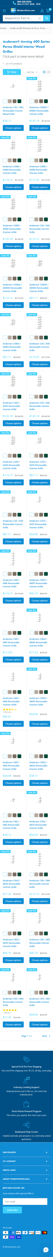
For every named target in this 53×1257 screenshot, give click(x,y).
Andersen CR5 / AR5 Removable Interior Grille (39, 943)
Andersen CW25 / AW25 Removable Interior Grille (38, 765)
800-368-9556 (24, 1)
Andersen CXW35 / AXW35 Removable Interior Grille (39, 288)
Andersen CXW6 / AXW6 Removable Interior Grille (38, 169)
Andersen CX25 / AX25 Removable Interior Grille (38, 524)
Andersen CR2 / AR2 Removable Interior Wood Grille (13, 110)
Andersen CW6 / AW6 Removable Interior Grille (11, 583)
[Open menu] (4, 11)
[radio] (5, 101)
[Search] (46, 18)
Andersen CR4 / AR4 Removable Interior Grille (13, 1002)
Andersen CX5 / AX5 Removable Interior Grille (39, 406)
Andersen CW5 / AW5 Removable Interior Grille (11, 642)
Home (3, 28)
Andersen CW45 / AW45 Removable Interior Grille (38, 642)
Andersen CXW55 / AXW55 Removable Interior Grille (39, 110)
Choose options (13, 127)
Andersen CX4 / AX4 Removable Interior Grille (39, 228)
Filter (13, 72)
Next (44, 1036)
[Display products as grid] (44, 72)
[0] (48, 10)
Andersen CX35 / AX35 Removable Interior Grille (38, 465)
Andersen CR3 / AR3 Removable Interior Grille (39, 1002)
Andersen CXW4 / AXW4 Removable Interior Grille (12, 169)
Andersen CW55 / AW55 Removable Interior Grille (38, 583)
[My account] (42, 10)
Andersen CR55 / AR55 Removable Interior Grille (11, 943)
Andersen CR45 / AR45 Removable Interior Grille (11, 884)
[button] (46, 1250)
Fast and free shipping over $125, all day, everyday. (26, 1070)
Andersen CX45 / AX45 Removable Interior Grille (11, 465)
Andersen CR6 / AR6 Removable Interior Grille (39, 884)
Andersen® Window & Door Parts (28, 28)
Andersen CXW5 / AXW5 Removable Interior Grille (12, 228)
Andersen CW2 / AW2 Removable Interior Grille (11, 825)
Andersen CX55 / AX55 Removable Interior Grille (11, 406)
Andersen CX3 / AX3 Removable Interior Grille (13, 524)
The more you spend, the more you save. (26, 1115)
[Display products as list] (49, 72)
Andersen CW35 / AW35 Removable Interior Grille (38, 701)
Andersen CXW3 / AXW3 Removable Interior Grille (12, 347)
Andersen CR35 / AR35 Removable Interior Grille (38, 825)
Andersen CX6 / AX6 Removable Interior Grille (39, 347)
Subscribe (12, 1210)
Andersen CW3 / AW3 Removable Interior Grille (11, 765)
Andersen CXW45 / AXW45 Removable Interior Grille (12, 288)
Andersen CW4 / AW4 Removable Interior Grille (11, 701)
